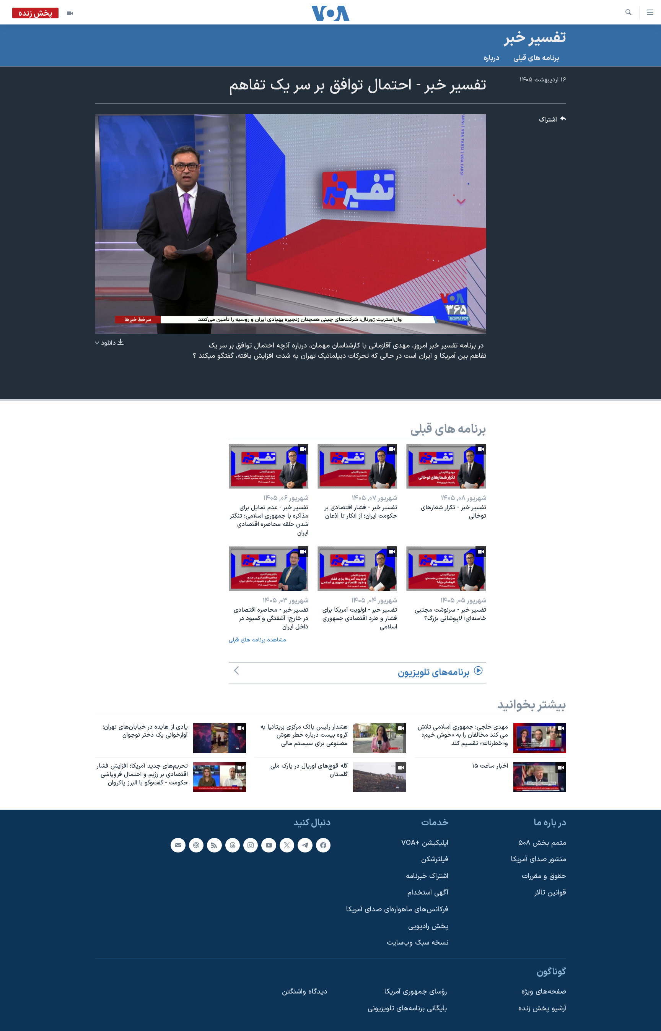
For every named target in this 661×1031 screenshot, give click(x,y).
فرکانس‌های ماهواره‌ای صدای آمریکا (397, 909)
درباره (492, 58)
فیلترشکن (434, 859)
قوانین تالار (550, 893)
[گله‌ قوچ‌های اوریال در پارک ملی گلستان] (379, 777)
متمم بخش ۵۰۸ (542, 843)
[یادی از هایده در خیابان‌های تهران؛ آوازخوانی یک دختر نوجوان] (219, 738)
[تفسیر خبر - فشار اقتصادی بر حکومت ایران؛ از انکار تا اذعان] (357, 466)
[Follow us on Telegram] (305, 845)
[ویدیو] (70, 13)
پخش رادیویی (428, 926)
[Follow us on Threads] (232, 845)
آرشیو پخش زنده (542, 1008)
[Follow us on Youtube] (268, 845)
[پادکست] (196, 845)
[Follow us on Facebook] (323, 845)
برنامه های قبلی (536, 58)
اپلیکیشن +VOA (424, 843)
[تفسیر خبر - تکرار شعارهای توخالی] (446, 466)
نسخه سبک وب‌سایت (417, 943)
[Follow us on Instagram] (250, 845)
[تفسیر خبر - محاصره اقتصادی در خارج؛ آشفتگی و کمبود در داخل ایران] (268, 568)
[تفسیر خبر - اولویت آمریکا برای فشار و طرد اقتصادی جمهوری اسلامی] (357, 568)
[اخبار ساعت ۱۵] (539, 777)
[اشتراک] (178, 845)
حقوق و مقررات (544, 876)
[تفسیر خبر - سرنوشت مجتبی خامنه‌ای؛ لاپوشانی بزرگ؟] (446, 568)
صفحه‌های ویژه (543, 992)
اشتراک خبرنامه (427, 876)
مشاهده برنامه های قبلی (257, 640)
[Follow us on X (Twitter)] (287, 845)
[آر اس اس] (214, 845)
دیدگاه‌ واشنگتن (304, 992)
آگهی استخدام (427, 893)
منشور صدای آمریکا (538, 859)
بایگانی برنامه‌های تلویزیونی (407, 1008)
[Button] (553, 122)
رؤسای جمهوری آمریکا (415, 992)
